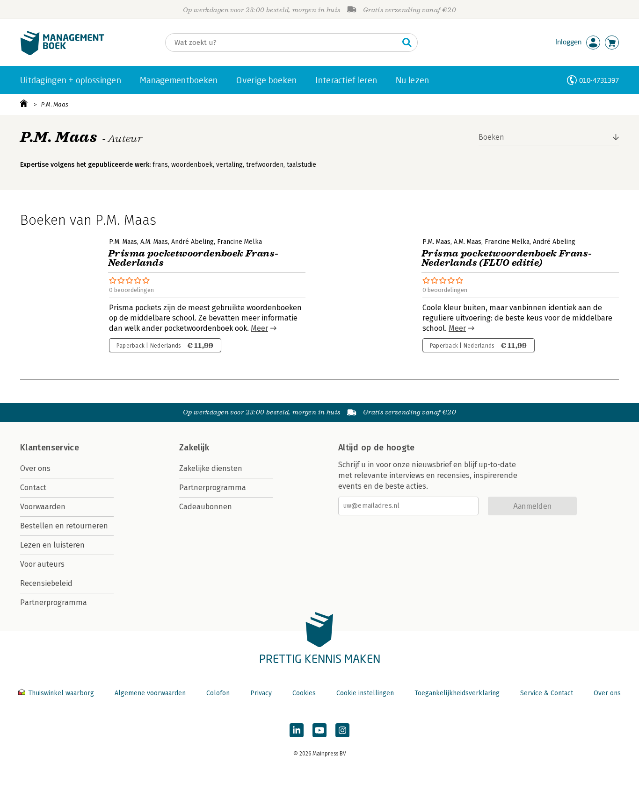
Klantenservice (49, 447)
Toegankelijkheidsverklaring (457, 693)
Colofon (218, 693)
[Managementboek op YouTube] (319, 730)
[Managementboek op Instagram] (342, 730)
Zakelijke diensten (210, 468)
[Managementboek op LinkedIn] (297, 730)
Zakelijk (194, 447)
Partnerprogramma (53, 602)
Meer (259, 328)
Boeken (491, 137)
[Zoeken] (407, 42)
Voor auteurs (42, 564)
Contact (33, 487)
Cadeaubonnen (205, 506)
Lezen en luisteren (52, 545)
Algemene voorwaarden (150, 693)
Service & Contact (546, 693)
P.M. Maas (54, 104)
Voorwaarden (42, 506)
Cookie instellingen (365, 693)
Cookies (304, 693)
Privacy (261, 693)
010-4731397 (599, 80)
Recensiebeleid (46, 583)
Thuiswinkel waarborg (61, 693)
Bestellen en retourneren (64, 525)
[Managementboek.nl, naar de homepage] (62, 53)
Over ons (35, 468)
